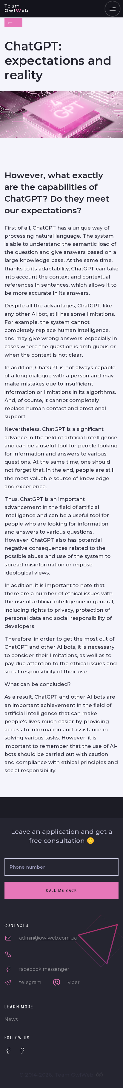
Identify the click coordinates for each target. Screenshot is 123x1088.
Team (16, 8)
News (11, 1019)
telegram (29, 982)
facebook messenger (43, 969)
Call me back (61, 890)
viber (73, 982)
